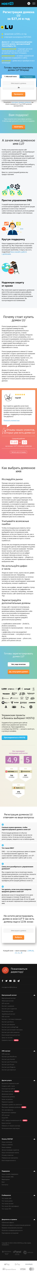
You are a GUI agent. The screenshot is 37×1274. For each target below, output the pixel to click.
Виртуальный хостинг (9, 995)
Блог (3, 1182)
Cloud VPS (5, 1118)
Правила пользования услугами (12, 1228)
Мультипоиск (28, 77)
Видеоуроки (6, 1179)
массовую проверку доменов (21, 102)
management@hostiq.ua (9, 987)
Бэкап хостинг (6, 1123)
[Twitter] (6, 980)
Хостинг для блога (8, 1022)
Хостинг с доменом (8, 1006)
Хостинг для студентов (9, 1009)
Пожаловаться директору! (19, 970)
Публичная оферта (8, 1222)
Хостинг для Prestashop (9, 1062)
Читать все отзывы (18, 452)
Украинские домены (8, 1097)
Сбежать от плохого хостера (11, 1126)
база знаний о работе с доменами (14, 253)
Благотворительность (9, 1160)
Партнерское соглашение (10, 1233)
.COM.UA (30, 951)
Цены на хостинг (7, 1037)
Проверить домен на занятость (12, 1104)
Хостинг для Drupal (8, 1064)
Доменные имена (7, 1094)
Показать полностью (12, 420)
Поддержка (6, 1171)
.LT (16, 953)
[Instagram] (14, 980)
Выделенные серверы (9, 1112)
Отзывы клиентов (7, 1155)
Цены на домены (7, 1099)
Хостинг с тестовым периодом (11, 1019)
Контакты (5, 1184)
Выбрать (18, 937)
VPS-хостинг (6, 1115)
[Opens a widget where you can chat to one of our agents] (30, 1271)
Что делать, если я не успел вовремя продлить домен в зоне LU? (16, 890)
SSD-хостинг (6, 1016)
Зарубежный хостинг (8, 1014)
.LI (18, 953)
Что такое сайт (6, 1198)
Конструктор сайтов (8, 1089)
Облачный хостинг (8, 1001)
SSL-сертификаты (7, 1110)
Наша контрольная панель (10, 1152)
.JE (21, 953)
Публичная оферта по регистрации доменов (16, 1225)
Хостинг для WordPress (9, 1056)
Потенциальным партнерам (11, 1128)
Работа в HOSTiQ (7, 1145)
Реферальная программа (10, 1158)
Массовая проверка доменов (13, 1107)
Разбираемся (6, 1195)
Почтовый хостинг (10, 1091)
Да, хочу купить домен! (18, 672)
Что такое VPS (6, 1209)
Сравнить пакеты (7, 1040)
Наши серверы (6, 1147)
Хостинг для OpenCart (9, 1070)
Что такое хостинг (8, 1203)
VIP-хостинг (5, 1003)
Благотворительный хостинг (11, 1035)
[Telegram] (18, 980)
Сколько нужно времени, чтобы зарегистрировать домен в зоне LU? (16, 828)
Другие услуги (7, 1080)
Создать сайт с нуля (8, 1086)
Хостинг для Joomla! (8, 1059)
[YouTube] (10, 980)
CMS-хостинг (6, 1051)
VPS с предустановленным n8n (14, 1120)
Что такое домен (7, 1201)
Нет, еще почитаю (18, 664)
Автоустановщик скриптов (10, 1150)
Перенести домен (7, 1102)
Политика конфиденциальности (12, 1230)
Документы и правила (9, 1219)
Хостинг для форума (8, 1024)
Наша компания (7, 1142)
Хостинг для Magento (8, 1067)
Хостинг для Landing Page (10, 1027)
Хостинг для (12, 1030)
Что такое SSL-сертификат (10, 1206)
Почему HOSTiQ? (7, 1139)
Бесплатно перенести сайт (10, 1083)
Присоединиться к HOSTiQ (14, 737)
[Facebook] (2, 980)
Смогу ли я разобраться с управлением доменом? (17, 868)
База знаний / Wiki (8, 1177)
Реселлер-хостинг (7, 1011)
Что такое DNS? (8, 848)
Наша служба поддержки (10, 1174)
